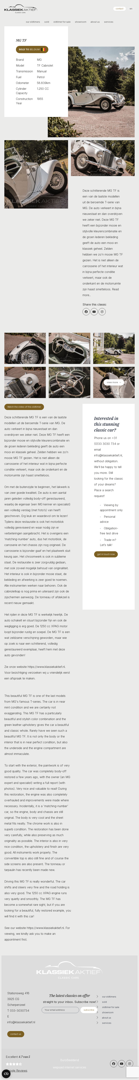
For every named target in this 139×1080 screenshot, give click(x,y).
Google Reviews (16, 1070)
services (108, 21)
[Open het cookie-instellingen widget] (6, 1073)
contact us (15, 1034)
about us (95, 21)
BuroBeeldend (69, 1060)
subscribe (89, 1010)
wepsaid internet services (69, 1067)
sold (46, 21)
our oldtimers (33, 21)
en (131, 8)
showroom (80, 21)
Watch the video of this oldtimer (24, 406)
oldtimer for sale (62, 21)
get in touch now (106, 554)
